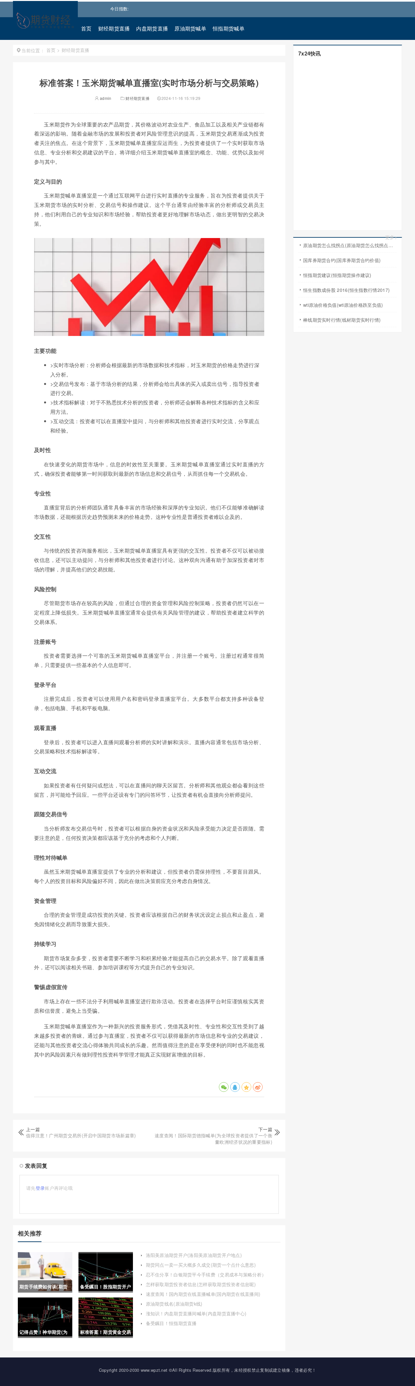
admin (105, 98)
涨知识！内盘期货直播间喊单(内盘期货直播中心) (196, 1313)
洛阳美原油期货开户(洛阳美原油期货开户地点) (194, 1255)
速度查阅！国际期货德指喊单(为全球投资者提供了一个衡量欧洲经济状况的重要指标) (213, 1138)
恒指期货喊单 (228, 28)
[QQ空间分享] (246, 1087)
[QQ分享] (235, 1087)
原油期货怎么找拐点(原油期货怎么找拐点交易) (350, 245)
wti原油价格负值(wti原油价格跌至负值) (343, 305)
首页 (86, 28)
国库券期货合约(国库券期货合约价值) (342, 260)
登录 (40, 1188)
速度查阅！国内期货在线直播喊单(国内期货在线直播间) (203, 1294)
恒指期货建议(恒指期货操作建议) (337, 275)
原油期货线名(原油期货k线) (174, 1303)
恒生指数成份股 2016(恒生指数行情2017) (346, 290)
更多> (391, 237)
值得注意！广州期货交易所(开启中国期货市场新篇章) (81, 1135)
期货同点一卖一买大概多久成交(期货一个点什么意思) (201, 1264)
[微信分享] (224, 1087)
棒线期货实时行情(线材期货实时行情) (342, 320)
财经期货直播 (114, 28)
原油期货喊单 (190, 28)
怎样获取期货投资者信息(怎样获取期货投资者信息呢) (201, 1284)
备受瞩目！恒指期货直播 (171, 1323)
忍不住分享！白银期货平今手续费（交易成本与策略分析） (206, 1274)
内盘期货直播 (152, 28)
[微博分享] (258, 1087)
